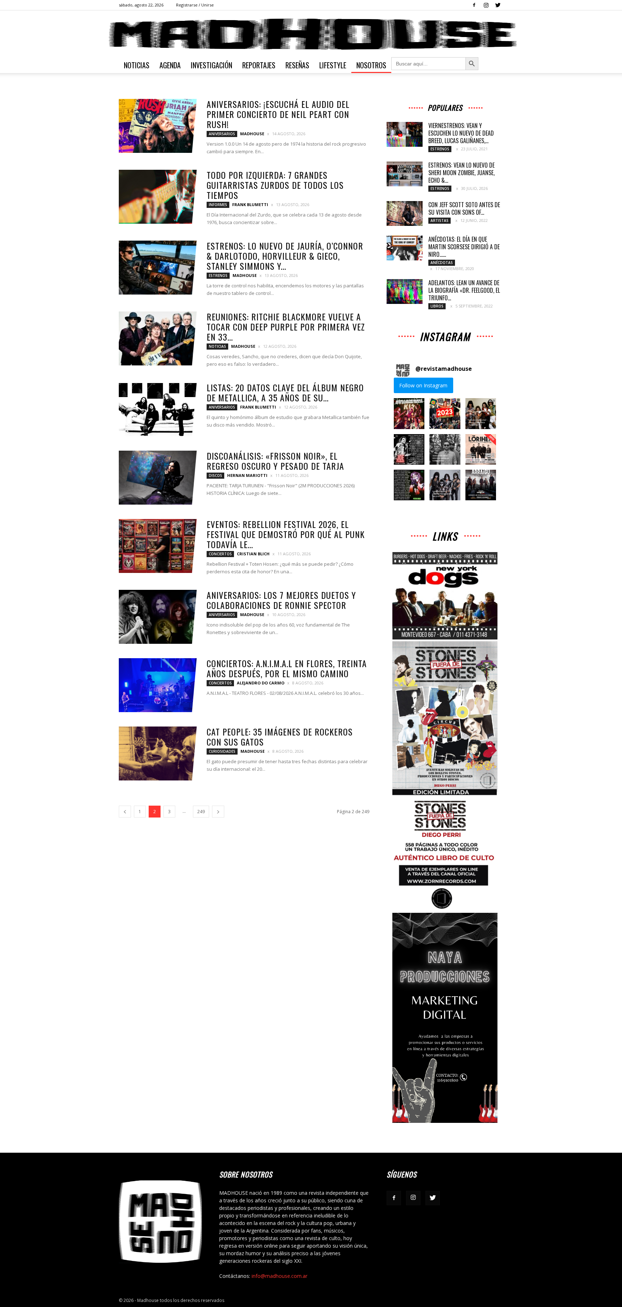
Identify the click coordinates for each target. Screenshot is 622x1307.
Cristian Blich (253, 553)
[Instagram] (486, 5)
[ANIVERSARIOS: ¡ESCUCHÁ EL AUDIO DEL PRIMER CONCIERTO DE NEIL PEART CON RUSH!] (158, 126)
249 (201, 812)
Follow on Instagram (423, 385)
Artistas (440, 220)
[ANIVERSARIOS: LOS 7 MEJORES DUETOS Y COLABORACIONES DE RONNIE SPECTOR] (158, 617)
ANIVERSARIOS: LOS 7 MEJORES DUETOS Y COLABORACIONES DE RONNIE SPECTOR (281, 599)
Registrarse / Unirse (195, 5)
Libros (437, 306)
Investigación (211, 65)
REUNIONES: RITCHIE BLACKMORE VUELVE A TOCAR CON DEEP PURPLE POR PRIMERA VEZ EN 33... (286, 326)
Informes (218, 204)
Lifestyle (332, 65)
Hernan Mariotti (247, 475)
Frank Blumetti (250, 204)
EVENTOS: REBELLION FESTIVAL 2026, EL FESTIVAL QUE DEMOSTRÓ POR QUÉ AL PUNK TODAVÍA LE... (286, 534)
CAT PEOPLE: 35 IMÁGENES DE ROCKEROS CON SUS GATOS (280, 736)
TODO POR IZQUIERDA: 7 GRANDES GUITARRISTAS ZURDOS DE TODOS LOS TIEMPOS (275, 184)
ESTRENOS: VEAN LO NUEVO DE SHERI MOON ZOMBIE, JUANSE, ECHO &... (461, 173)
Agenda (170, 65)
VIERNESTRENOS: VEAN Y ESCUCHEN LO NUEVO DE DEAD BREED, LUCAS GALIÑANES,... (461, 133)
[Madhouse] (311, 34)
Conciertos (220, 553)
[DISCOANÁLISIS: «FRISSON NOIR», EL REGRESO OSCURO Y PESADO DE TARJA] (158, 478)
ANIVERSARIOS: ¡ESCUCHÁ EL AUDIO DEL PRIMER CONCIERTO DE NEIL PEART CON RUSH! (278, 114)
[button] (409, 413)
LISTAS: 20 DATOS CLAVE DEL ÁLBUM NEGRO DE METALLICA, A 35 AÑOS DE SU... (285, 392)
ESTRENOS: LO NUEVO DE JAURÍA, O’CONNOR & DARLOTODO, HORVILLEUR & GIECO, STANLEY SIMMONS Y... (285, 255)
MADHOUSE (252, 133)
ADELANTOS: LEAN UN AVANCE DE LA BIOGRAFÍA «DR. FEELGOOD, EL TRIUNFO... (464, 290)
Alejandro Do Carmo (260, 683)
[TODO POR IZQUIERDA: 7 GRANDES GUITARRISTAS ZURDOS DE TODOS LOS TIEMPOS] (158, 197)
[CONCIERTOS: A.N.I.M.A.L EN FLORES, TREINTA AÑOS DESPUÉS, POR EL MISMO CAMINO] (158, 685)
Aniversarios (222, 133)
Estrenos (218, 275)
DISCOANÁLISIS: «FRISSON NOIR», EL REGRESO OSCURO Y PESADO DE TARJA (275, 460)
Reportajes (258, 65)
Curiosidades (222, 751)
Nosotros (371, 65)
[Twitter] (497, 5)
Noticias (136, 65)
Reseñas (297, 65)
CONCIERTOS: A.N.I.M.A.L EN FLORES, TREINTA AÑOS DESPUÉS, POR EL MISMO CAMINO (287, 668)
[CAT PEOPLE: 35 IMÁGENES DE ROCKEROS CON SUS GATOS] (158, 753)
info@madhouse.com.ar (279, 1275)
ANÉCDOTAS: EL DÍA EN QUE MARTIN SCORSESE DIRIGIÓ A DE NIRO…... (464, 247)
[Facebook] (474, 5)
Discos (215, 475)
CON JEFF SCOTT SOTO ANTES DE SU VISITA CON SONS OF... (464, 208)
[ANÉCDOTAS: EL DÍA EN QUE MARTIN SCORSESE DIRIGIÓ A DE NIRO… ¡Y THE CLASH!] (405, 248)
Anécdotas (442, 262)
